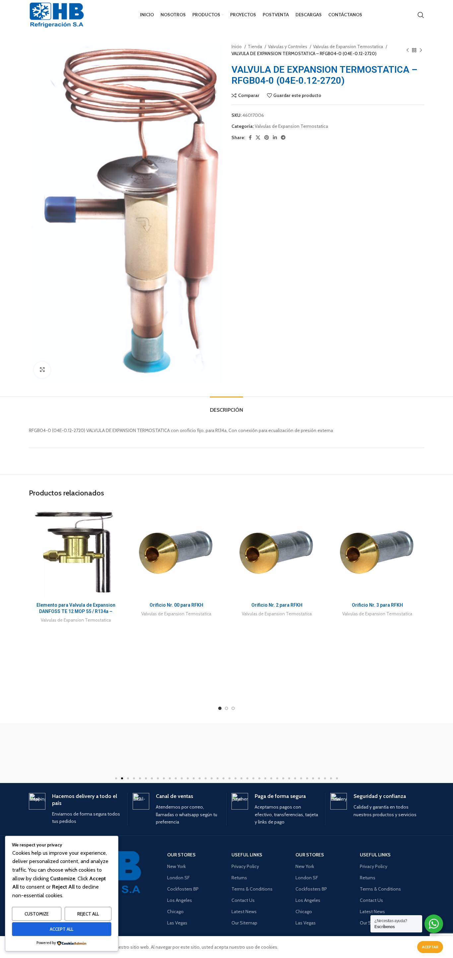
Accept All (61, 929)
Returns (239, 878)
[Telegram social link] (283, 137)
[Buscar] (420, 15)
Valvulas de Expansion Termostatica (348, 46)
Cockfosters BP (183, 889)
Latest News (244, 911)
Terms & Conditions (252, 889)
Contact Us (243, 900)
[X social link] (258, 137)
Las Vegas (177, 923)
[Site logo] (57, 15)
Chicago (175, 911)
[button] (116, 778)
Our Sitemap (244, 923)
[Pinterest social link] (266, 137)
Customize (37, 913)
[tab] (226, 406)
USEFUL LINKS (246, 855)
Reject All (88, 913)
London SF (178, 878)
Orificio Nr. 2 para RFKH (276, 605)
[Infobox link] (75, 809)
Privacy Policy (245, 866)
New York (176, 866)
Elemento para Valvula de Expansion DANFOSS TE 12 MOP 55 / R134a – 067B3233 (75, 611)
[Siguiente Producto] (421, 50)
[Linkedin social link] (275, 137)
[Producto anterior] (407, 50)
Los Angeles (179, 900)
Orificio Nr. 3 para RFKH (377, 605)
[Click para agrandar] (42, 370)
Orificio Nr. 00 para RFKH (176, 605)
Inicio (237, 46)
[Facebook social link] (250, 137)
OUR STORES (181, 855)
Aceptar (430, 946)
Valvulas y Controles (288, 46)
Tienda (255, 46)
